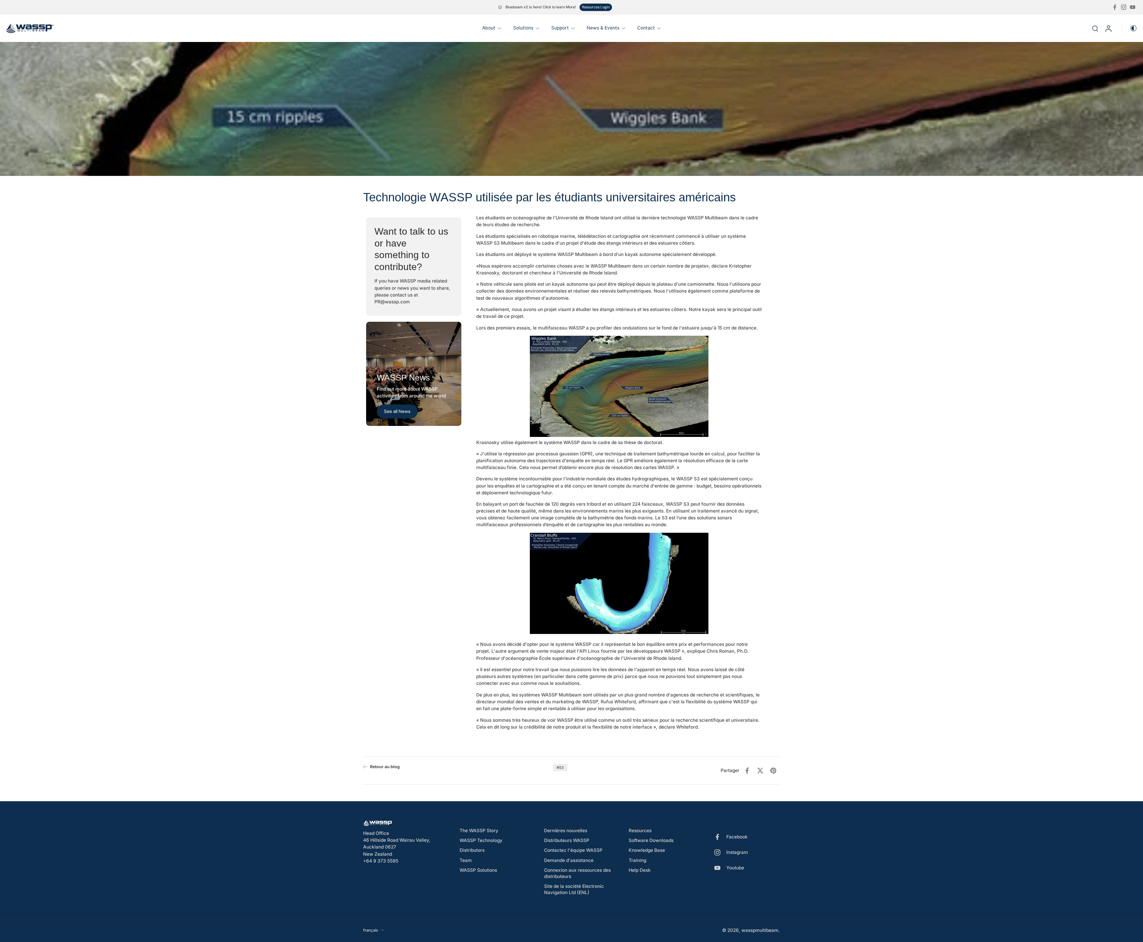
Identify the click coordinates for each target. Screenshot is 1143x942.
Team (466, 860)
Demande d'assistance (569, 860)
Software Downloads (651, 840)
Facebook (737, 837)
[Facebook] (1114, 7)
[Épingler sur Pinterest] (773, 770)
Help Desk (640, 870)
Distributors (472, 850)
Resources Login (596, 7)
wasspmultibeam (759, 930)
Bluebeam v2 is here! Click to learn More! (540, 7)
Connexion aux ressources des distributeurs (577, 873)
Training (637, 860)
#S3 (560, 767)
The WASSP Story (479, 830)
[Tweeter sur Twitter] (760, 770)
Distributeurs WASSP (566, 840)
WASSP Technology (481, 840)
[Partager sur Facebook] (747, 770)
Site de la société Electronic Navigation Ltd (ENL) (574, 890)
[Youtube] (1132, 7)
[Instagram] (1123, 7)
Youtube (735, 868)
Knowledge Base (647, 850)
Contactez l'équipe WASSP (573, 850)
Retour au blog (385, 766)
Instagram (737, 852)
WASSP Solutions (478, 870)
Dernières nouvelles (565, 830)
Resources (640, 830)
